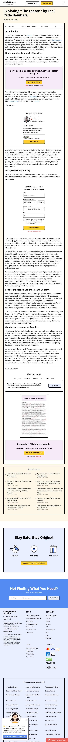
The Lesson (14, 20)
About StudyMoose (51, 616)
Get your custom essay (34, 453)
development (57, 40)
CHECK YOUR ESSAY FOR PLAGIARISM (34, 563)
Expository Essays (12, 709)
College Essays (50, 691)
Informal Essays (31, 738)
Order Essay (29, 632)
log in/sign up (32, 3)
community (14, 101)
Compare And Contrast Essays (33, 696)
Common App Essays (13, 695)
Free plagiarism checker (32, 616)
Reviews (48, 624)
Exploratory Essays (51, 705)
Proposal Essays (31, 716)
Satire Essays (49, 720)
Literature (49, 638)
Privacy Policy (30, 651)
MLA (20, 378)
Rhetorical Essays (31, 720)
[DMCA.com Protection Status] (49, 659)
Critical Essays (10, 701)
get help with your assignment (15, 736)
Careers (48, 621)
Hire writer (34, 142)
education (33, 97)
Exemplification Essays (33, 705)
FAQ (47, 627)
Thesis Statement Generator (34, 618)
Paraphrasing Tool (31, 630)
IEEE (47, 378)
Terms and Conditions (32, 648)
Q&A (47, 635)
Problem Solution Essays (53, 713)
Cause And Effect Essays (14, 691)
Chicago (35, 378)
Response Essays (31, 734)
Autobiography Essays (52, 687)
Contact (48, 618)
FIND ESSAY (53, 598)
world (37, 101)
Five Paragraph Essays (52, 734)
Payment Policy (30, 657)
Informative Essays (32, 709)
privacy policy (39, 220)
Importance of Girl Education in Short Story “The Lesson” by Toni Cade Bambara (19, 491)
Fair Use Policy (30, 654)
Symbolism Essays (51, 724)
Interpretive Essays (32, 730)
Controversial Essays (52, 695)
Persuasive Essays (31, 713)
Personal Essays (11, 713)
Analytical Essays (11, 687)
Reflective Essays (50, 716)
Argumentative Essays (33, 687)
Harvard (27, 378)
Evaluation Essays (12, 705)
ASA (42, 378)
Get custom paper (34, 82)
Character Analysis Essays (32, 725)
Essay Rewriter (30, 627)
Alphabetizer (29, 621)
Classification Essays (32, 691)
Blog (47, 632)
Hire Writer (46, 3)
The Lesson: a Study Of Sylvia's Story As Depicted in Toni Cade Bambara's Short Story (50, 491)
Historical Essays (50, 730)
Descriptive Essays (51, 701)
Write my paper (34, 228)
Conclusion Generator (32, 624)
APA (15, 378)
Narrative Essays (50, 709)
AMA (52, 378)
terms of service (31, 220)
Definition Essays (31, 701)
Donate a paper (50, 630)
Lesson (29, 35)
